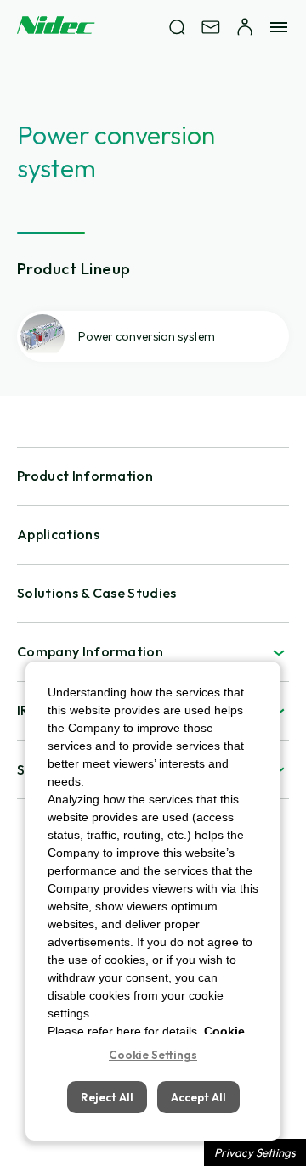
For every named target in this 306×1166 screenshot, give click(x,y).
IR (23, 709)
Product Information (85, 475)
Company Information (90, 651)
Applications (58, 534)
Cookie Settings (153, 1055)
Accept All (198, 1097)
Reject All (107, 1097)
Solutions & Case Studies (97, 592)
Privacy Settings (255, 1152)
